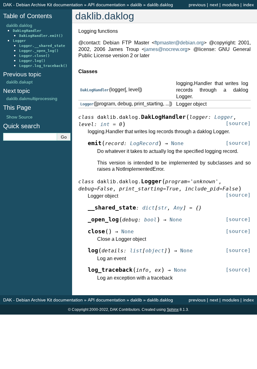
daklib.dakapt (19, 81)
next (214, 4)
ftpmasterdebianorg (179, 42)
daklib (136, 4)
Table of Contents (27, 16)
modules (230, 4)
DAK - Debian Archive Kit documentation (43, 4)
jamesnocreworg (165, 49)
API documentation (106, 4)
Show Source (19, 116)
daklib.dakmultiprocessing (31, 98)
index (248, 4)
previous (197, 4)
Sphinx (173, 309)
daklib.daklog (160, 4)
